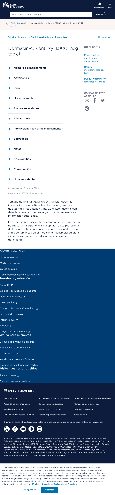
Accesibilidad (10, 398)
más (15, 26)
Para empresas (8, 375)
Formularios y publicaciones (15, 347)
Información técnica (83, 409)
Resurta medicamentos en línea (94, 70)
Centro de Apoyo (9, 353)
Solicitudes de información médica (19, 365)
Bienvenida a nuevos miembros (17, 341)
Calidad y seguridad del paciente (18, 291)
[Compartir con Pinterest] (87, 108)
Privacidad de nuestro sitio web (19, 415)
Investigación (7, 302)
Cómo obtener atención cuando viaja (20, 274)
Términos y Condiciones (42, 484)
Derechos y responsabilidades (52, 415)
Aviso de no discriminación (17, 404)
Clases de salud (8, 269)
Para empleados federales (14, 381)
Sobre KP (5, 285)
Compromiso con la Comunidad (17, 308)
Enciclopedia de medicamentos (49, 37)
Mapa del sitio (80, 415)
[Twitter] (6, 429)
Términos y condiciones (49, 409)
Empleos (5, 325)
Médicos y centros (10, 263)
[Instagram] (39, 429)
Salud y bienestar (17, 37)
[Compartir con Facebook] (95, 100)
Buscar (99, 14)
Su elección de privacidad (50, 404)
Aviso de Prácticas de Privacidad (54, 398)
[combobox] (51, 14)
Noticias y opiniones (11, 296)
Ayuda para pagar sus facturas (17, 359)
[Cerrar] (110, 468)
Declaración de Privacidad (65, 484)
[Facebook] (14, 429)
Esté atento (17, 23)
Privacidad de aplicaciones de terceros (92, 398)
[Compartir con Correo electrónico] (87, 100)
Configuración (29, 490)
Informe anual (7, 320)
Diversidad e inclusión (12, 314)
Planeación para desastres (86, 404)
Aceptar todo (49, 490)
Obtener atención (9, 257)
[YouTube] (23, 429)
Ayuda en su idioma (13, 409)
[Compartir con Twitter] (102, 100)
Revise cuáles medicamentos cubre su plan (92, 58)
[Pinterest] (31, 429)
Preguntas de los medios (13, 331)
